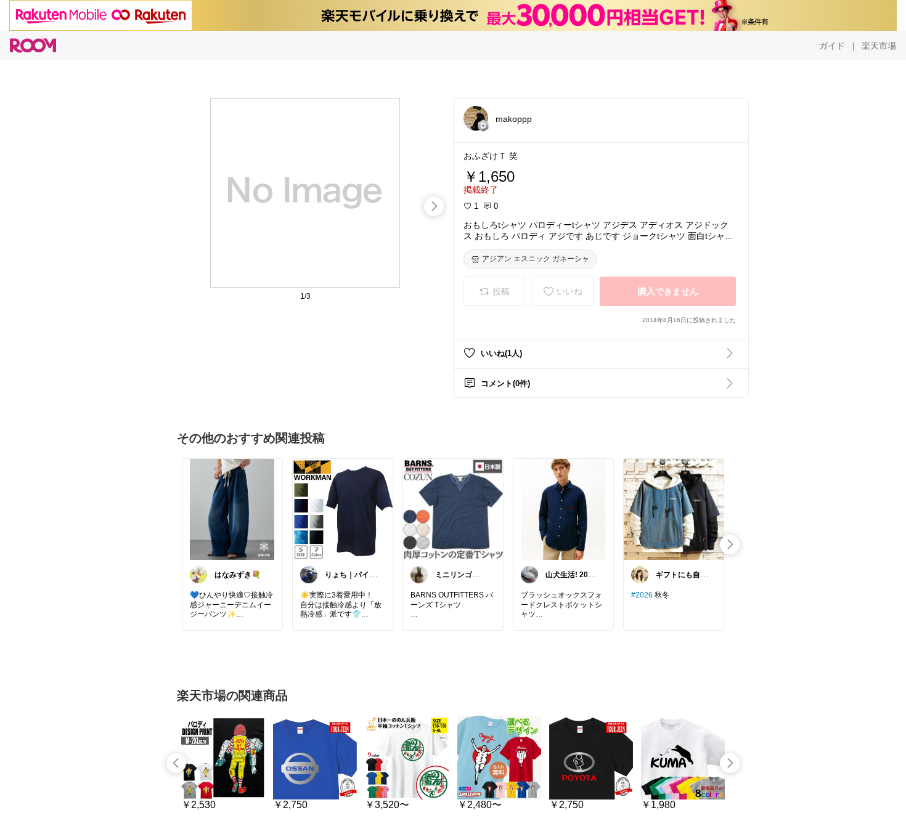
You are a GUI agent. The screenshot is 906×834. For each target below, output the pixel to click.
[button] (475, 118)
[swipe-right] (434, 206)
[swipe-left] (176, 763)
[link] (232, 509)
